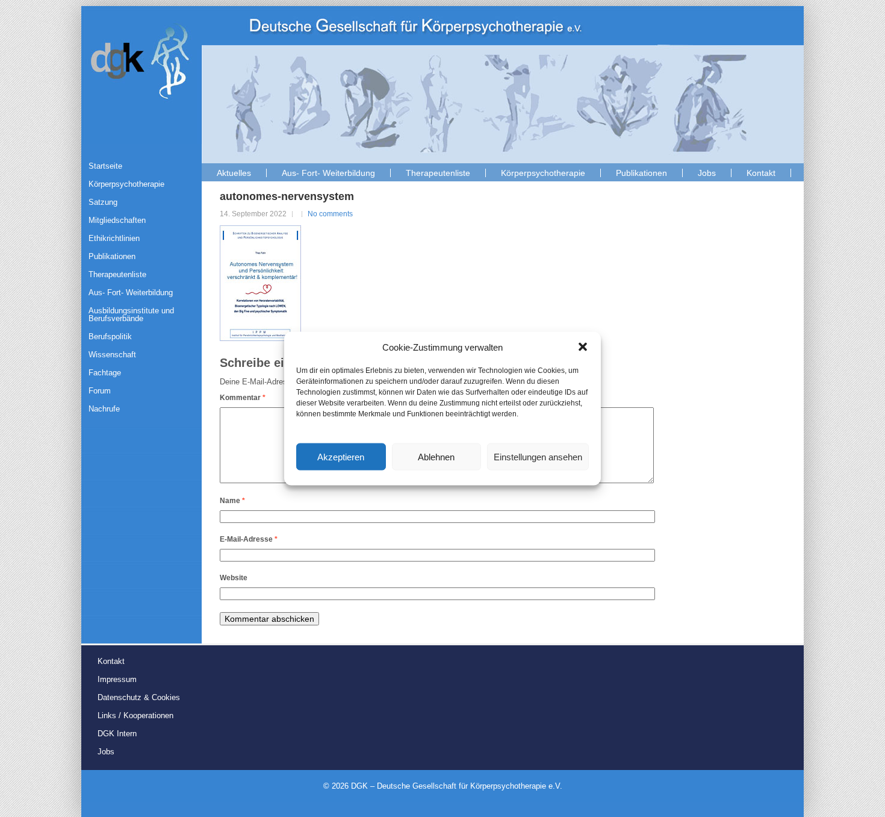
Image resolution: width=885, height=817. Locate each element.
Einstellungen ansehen (538, 456)
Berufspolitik (110, 336)
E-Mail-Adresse (249, 539)
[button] (583, 347)
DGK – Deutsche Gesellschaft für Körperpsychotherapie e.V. (456, 785)
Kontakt (761, 173)
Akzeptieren (340, 456)
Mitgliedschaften (117, 220)
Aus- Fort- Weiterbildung (328, 173)
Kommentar (243, 397)
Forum (99, 390)
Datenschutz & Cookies (139, 697)
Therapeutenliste (438, 173)
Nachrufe (104, 408)
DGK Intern (117, 733)
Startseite (105, 166)
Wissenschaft (112, 354)
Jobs (707, 173)
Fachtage (104, 372)
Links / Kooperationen (135, 715)
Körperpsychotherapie (543, 173)
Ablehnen (436, 456)
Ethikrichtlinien (114, 238)
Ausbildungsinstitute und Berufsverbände (131, 314)
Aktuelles (234, 173)
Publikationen (641, 173)
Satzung (102, 202)
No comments (330, 214)
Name (232, 500)
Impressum (117, 679)
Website (233, 578)
